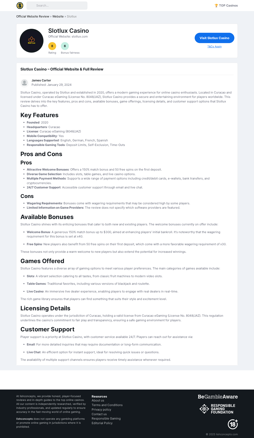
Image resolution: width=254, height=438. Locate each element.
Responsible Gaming (106, 418)
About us (98, 400)
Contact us (99, 414)
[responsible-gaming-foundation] (218, 409)
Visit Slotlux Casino (214, 38)
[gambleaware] (218, 396)
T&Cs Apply (214, 46)
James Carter (41, 80)
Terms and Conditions (107, 405)
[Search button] (31, 5)
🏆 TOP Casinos (226, 5)
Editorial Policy (102, 423)
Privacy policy (101, 409)
